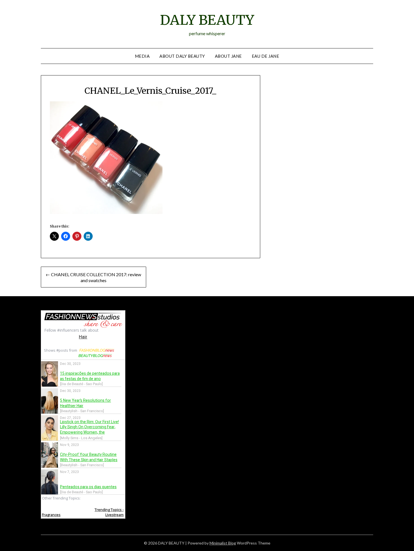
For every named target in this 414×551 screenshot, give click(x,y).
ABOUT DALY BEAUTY (182, 56)
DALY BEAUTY (207, 20)
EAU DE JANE (265, 56)
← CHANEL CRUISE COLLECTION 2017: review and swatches (93, 277)
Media (142, 56)
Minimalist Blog (223, 543)
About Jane (228, 56)
